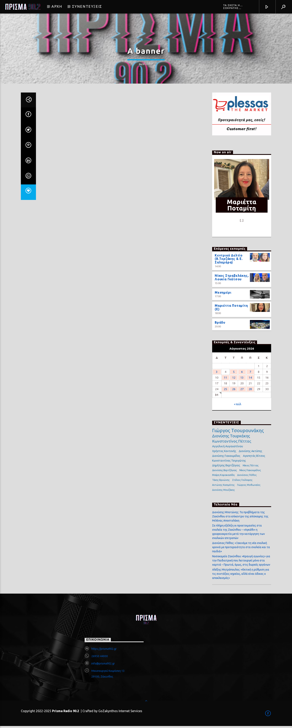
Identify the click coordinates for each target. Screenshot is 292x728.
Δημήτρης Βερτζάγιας (226, 465)
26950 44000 (99, 656)
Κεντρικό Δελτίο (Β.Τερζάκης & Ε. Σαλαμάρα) (229, 259)
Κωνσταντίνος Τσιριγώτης (229, 460)
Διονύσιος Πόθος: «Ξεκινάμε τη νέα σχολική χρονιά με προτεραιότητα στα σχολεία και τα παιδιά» (241, 547)
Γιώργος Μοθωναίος (248, 485)
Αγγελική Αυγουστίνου (227, 446)
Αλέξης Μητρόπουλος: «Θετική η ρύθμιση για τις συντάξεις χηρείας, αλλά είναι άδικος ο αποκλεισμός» (240, 574)
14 (250, 377)
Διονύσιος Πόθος (247, 475)
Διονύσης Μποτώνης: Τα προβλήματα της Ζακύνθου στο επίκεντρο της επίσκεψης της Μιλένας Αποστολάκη (240, 516)
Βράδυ (220, 322)
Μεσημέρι (223, 292)
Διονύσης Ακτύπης (250, 451)
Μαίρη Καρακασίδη (223, 474)
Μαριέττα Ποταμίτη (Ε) (231, 307)
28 (250, 389)
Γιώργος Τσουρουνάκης (238, 430)
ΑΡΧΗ (56, 6)
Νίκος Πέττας (250, 465)
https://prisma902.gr (104, 648)
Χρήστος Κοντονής (224, 451)
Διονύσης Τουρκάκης (231, 436)
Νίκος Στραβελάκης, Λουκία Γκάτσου (231, 277)
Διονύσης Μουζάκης (223, 490)
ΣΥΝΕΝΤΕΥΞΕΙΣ (87, 6)
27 (242, 389)
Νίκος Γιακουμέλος (250, 470)
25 (225, 389)
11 (225, 377)
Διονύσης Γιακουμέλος (226, 455)
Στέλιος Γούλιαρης (242, 480)
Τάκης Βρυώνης (221, 480)
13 (242, 377)
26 (233, 389)
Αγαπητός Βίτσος (254, 455)
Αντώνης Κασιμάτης (223, 485)
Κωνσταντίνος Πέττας (231, 441)
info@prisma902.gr (103, 663)
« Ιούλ (237, 404)
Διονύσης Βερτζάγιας (224, 470)
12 (233, 377)
